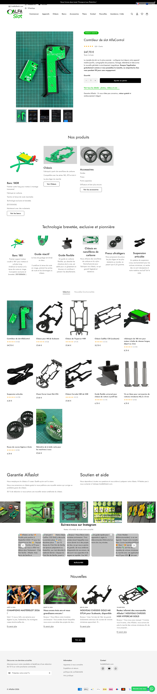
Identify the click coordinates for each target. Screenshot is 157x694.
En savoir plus (12, 626)
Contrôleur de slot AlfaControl (104, 40)
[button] (147, 14)
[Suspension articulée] (20, 373)
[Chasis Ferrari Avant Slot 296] (49, 373)
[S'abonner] (49, 673)
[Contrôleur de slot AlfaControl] (20, 318)
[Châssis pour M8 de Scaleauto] (49, 318)
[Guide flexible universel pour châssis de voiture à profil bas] (108, 373)
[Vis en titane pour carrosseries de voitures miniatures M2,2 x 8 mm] (137, 373)
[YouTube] (109, 668)
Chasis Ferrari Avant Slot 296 (47, 394)
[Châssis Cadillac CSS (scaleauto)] (108, 318)
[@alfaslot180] (102, 668)
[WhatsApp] (115, 668)
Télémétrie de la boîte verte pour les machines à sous (48, 448)
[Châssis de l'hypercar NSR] (78, 318)
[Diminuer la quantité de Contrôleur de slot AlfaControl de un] (86, 80)
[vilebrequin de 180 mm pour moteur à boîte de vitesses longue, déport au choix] (137, 318)
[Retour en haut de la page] (152, 682)
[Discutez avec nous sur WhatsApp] (151, 688)
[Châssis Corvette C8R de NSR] (78, 373)
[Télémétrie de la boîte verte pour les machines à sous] (49, 426)
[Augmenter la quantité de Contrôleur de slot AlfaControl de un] (95, 80)
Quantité (87, 75)
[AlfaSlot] (14, 14)
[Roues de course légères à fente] (20, 426)
